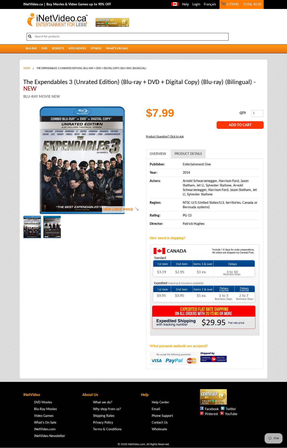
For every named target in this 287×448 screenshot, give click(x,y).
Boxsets (58, 48)
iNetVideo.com (45, 429)
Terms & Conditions (107, 429)
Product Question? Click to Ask (165, 137)
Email (156, 409)
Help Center (160, 402)
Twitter (231, 409)
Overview (158, 154)
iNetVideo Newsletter (49, 436)
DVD (44, 48)
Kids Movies (77, 48)
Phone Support (162, 416)
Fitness (96, 48)
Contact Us (159, 422)
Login (196, 4)
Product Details (188, 154)
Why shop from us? (107, 409)
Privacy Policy (103, 422)
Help (185, 4)
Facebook (212, 409)
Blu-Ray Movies (45, 409)
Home (26, 68)
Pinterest (211, 414)
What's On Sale (117, 48)
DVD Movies (43, 402)
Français (210, 4)
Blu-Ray (31, 48)
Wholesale (159, 429)
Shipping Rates (103, 416)
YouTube (231, 414)
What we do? (102, 402)
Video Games (43, 416)
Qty (243, 113)
